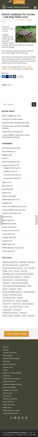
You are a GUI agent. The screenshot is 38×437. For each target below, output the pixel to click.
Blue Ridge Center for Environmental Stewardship (18, 274)
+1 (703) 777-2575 (21, 434)
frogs (29, 286)
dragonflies (6, 283)
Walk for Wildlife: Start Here (11, 116)
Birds (3, 158)
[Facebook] (3, 76)
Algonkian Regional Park (10, 262)
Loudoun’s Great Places (10, 390)
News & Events (7, 224)
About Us (6, 347)
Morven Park (7, 304)
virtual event (17, 310)
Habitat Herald (7, 196)
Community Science (8, 165)
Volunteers (6, 241)
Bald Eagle (31, 262)
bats (25, 268)
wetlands (17, 316)
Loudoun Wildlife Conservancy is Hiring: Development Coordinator (15, 136)
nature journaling (27, 304)
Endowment (6, 376)
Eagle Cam (5, 182)
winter (24, 316)
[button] (34, 104)
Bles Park (24, 271)
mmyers (21, 20)
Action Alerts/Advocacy (9, 148)
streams (5, 307)
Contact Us (31, 434)
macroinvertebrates (9, 298)
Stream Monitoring (10, 178)
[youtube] (15, 417)
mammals (20, 298)
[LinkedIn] (10, 76)
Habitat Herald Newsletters (12, 379)
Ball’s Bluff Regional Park (10, 265)
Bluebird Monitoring (11, 168)
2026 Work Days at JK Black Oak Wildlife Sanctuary (15, 127)
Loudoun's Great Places (10, 213)
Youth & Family (7, 251)
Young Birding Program (10, 413)
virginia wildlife (7, 310)
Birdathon (5, 155)
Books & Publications (9, 162)
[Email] (14, 76)
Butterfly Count (9, 171)
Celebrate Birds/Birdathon (11, 358)
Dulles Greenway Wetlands (20, 283)
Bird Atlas (32, 268)
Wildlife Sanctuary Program (11, 248)
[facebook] (11, 417)
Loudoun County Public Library (12, 295)
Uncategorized (7, 237)
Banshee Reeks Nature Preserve (13, 268)
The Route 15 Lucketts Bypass (12, 119)
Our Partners (7, 396)
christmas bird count (20, 280)
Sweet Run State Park (16, 307)
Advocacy (6, 350)
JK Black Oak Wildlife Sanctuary (12, 206)
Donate (5, 370)
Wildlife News (6, 244)
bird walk (17, 271)
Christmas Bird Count (11, 175)
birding (5, 271)
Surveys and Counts (9, 231)
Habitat (4, 193)
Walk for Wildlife (8, 316)
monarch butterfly (8, 301)
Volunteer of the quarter (10, 313)
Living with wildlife (29, 292)
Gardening (12, 289)
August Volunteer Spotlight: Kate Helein (15, 123)
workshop (31, 316)
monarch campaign (22, 301)
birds (10, 271)
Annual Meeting (7, 151)
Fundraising (6, 189)
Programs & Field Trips (10, 399)
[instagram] (18, 417)
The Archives (6, 234)
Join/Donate (19, 2)
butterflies (26, 277)
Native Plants (6, 220)
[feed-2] (26, 417)
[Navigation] (35, 7)
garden (5, 289)
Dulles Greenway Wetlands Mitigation (14, 286)
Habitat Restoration (9, 200)
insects (19, 289)
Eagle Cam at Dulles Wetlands (12, 373)
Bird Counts (6, 361)
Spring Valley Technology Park (12, 132)
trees (26, 307)
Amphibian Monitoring (9, 353)
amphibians (22, 262)
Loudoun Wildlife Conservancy (12, 210)
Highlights (5, 203)
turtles (9, 85)
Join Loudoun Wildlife (9, 387)
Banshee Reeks (24, 265)
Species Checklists (8, 227)
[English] (10, 1)
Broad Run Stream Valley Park (12, 277)
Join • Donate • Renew (16, 334)
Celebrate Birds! (8, 280)
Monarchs (5, 217)
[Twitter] (7, 76)
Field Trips (5, 186)
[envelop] (22, 417)
